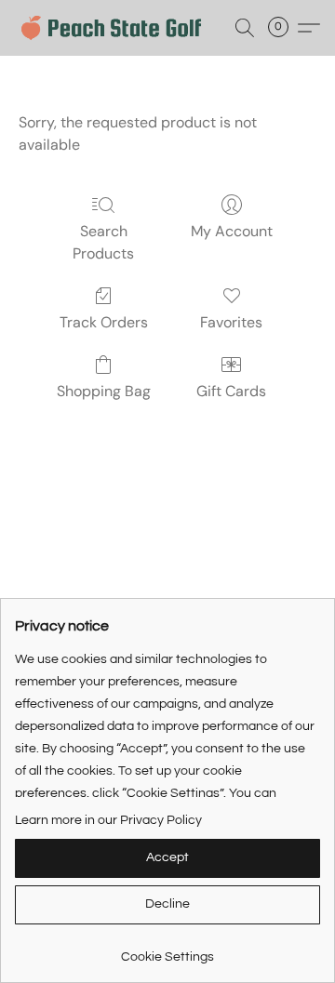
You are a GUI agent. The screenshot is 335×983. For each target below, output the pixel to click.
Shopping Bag (104, 391)
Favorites (231, 322)
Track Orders (104, 322)
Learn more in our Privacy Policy (108, 820)
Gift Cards (231, 391)
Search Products (103, 242)
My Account (232, 231)
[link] (167, 950)
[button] (116, 28)
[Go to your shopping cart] (283, 28)
